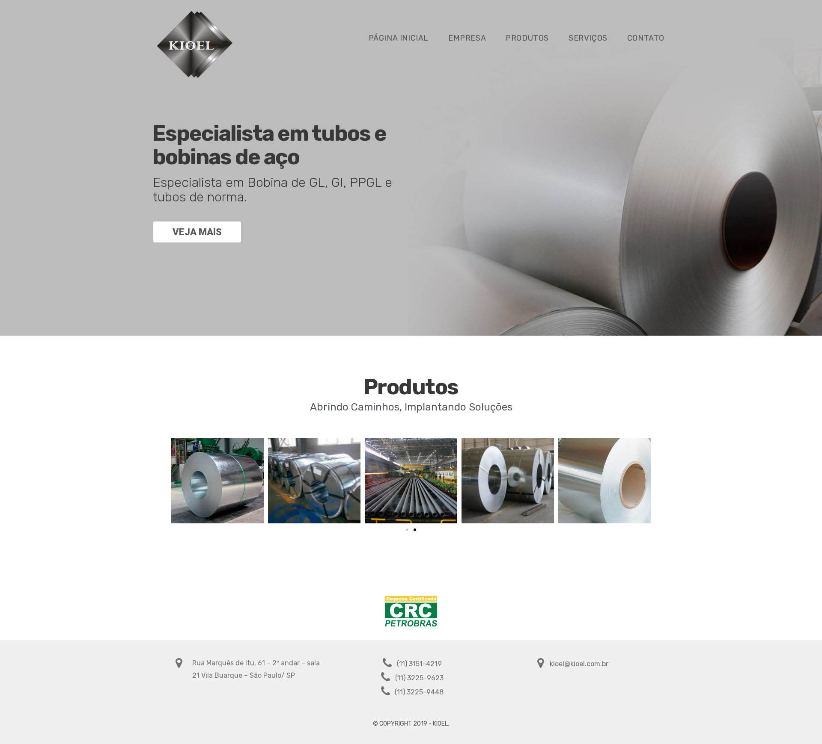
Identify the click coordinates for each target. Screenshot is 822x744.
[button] (407, 529)
